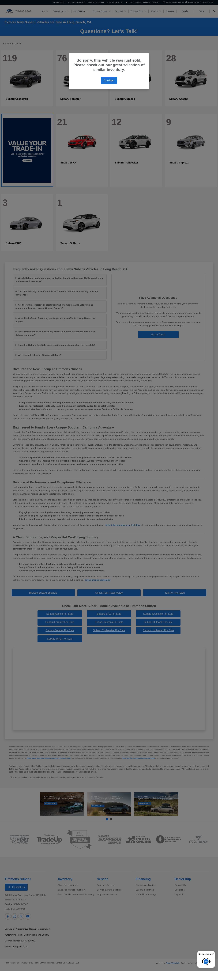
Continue (109, 80)
